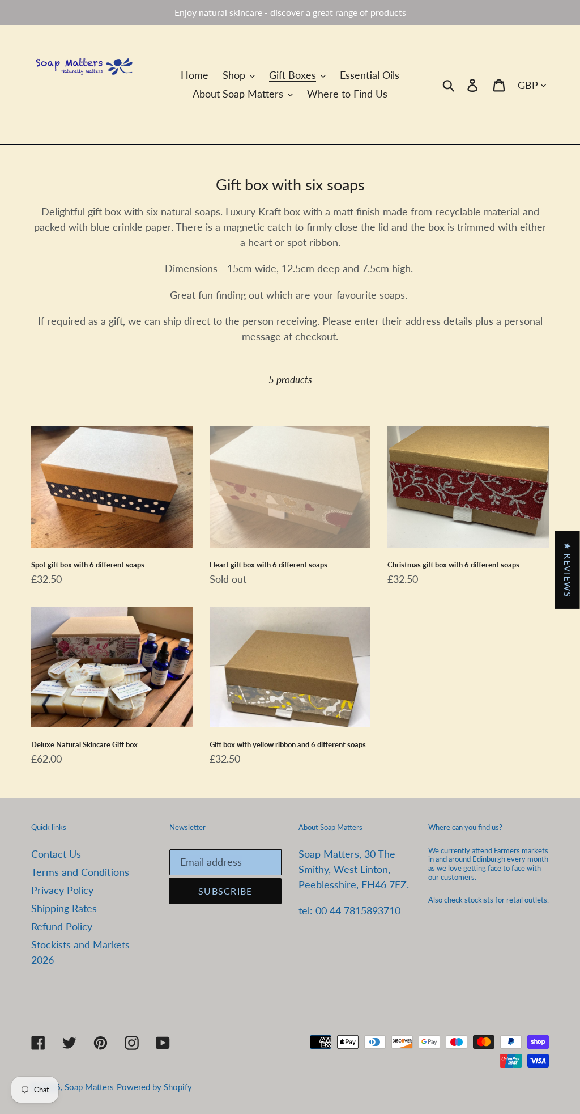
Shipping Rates (64, 908)
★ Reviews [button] (567, 569)
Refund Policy (61, 926)
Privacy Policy (62, 890)
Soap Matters (89, 1087)
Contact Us (56, 854)
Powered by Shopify (154, 1087)
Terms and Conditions (80, 872)
